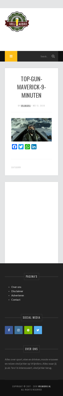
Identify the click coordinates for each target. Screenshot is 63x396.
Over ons (16, 286)
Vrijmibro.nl (44, 386)
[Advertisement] (31, 219)
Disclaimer (17, 291)
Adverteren (17, 295)
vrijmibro (26, 105)
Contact (15, 299)
